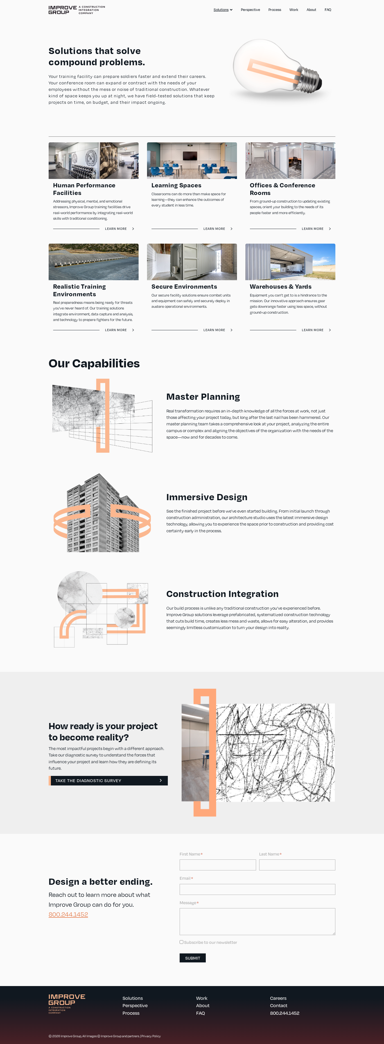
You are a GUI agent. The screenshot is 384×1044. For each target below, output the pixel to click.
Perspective (250, 9)
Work (294, 9)
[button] (108, 780)
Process (274, 9)
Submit (192, 958)
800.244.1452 (68, 914)
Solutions (221, 9)
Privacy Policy (151, 1036)
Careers (278, 998)
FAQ (328, 9)
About (311, 9)
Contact (278, 1005)
